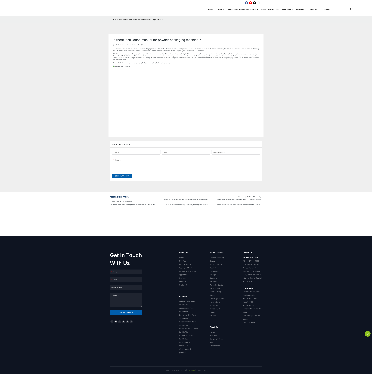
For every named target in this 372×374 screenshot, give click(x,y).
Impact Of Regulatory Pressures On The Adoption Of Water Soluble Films (186, 199)
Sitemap (191, 370)
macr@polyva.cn (253, 316)
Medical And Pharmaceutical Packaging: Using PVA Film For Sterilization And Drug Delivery (239, 199)
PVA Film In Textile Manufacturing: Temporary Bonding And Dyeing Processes (186, 204)
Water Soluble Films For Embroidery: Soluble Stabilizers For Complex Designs (239, 204)
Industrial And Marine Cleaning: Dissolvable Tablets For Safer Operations (134, 204)
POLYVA (113, 20)
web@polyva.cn (253, 264)
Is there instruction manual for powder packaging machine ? (140, 20)
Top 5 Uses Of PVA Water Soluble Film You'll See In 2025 (122, 201)
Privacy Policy (201, 370)
